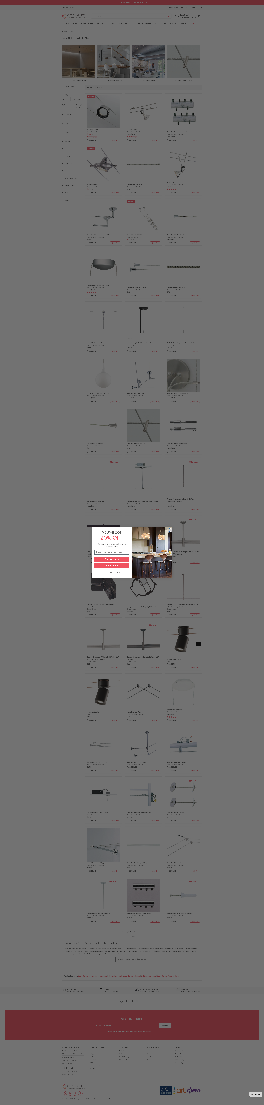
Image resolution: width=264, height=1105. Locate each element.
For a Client (112, 565)
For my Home (111, 559)
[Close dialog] (169, 530)
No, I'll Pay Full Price (112, 572)
